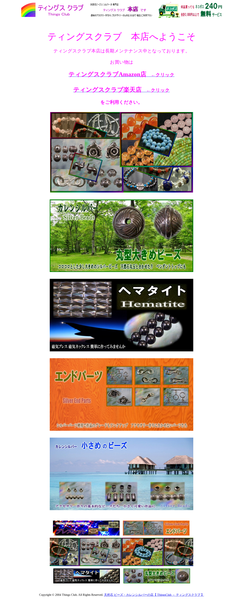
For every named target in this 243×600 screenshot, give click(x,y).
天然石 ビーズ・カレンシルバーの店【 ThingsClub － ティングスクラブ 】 (154, 594)
